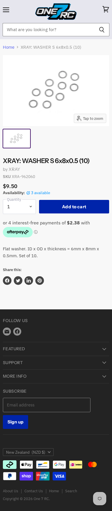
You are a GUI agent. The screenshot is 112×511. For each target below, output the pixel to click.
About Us (10, 491)
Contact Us (33, 491)
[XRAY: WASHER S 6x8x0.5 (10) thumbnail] (16, 138)
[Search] (101, 29)
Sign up (15, 422)
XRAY (14, 169)
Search (71, 491)
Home (8, 47)
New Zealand (25, 452)
